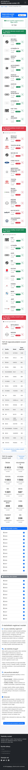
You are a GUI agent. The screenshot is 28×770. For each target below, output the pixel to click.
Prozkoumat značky (21, 457)
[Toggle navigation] (25, 2)
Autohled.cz (9, 766)
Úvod (2, 6)
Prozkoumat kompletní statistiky (15, 723)
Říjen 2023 (21, 15)
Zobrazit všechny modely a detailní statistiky (14, 449)
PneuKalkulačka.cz (6, 751)
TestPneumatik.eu (6, 753)
